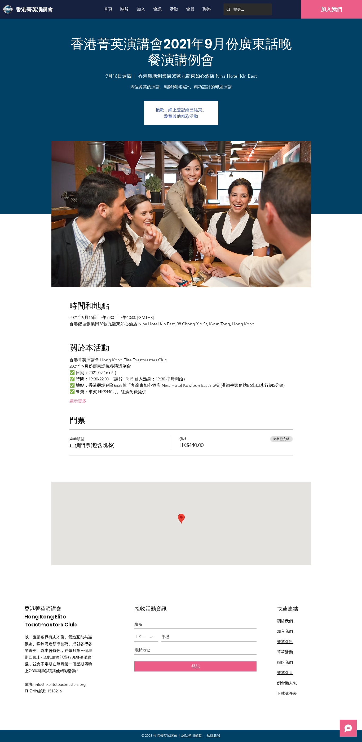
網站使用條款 (191, 735)
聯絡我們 (285, 662)
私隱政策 (213, 735)
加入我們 (285, 631)
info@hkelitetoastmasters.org (60, 684)
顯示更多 (77, 400)
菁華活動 (285, 652)
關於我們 (285, 621)
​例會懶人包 (287, 683)
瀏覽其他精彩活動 (181, 116)
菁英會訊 (285, 641)
